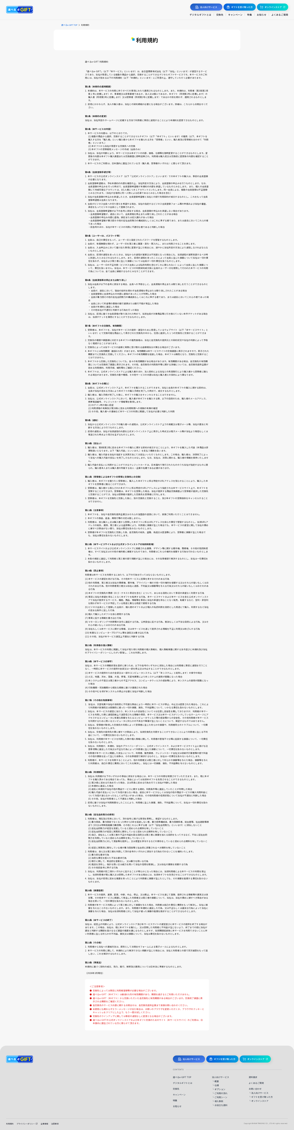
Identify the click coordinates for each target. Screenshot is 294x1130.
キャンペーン (235, 14)
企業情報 (44, 1123)
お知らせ (261, 14)
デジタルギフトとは (200, 14)
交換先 (219, 14)
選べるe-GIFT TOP (69, 24)
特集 (249, 14)
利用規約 (9, 1123)
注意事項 (54, 1123)
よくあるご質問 (279, 14)
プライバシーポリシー (26, 1123)
